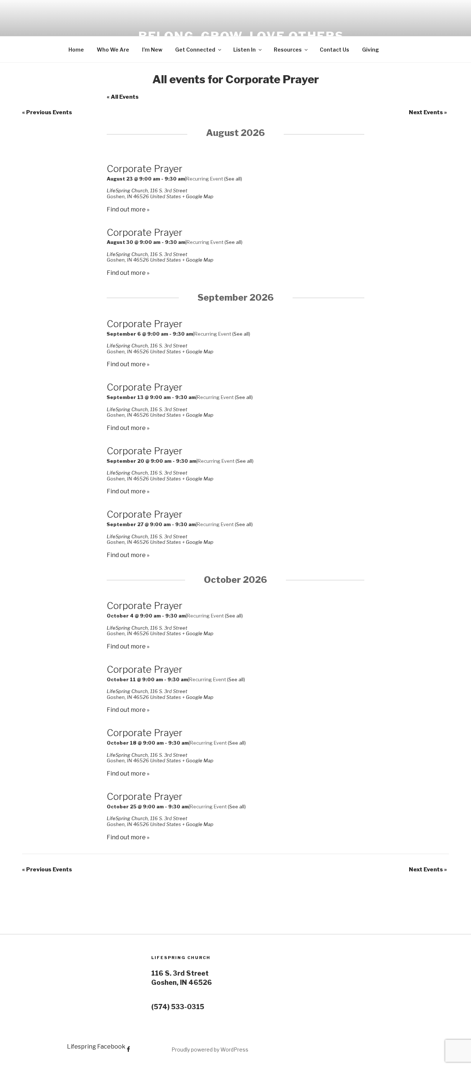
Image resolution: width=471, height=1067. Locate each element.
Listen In (244, 49)
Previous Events (47, 112)
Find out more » (128, 209)
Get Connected (195, 49)
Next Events (428, 112)
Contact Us (334, 49)
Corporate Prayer (145, 168)
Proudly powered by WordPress (209, 1049)
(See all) (233, 179)
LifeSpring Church (127, 190)
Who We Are (113, 49)
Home (76, 49)
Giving (370, 49)
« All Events (123, 97)
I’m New (152, 49)
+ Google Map (197, 196)
